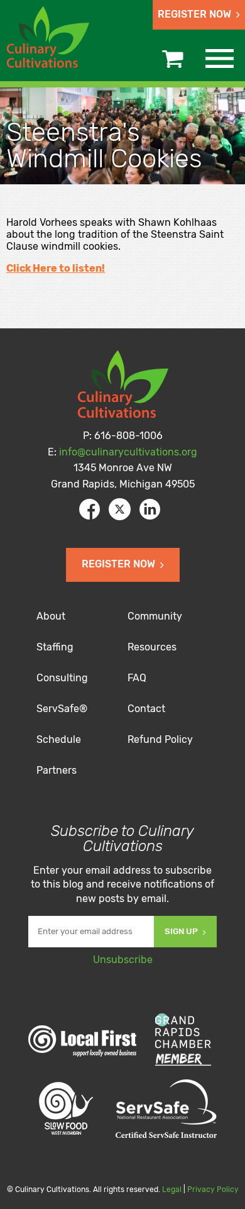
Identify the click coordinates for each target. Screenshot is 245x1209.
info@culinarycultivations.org (128, 452)
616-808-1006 (128, 436)
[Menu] (219, 58)
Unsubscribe (123, 960)
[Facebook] (89, 509)
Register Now (194, 14)
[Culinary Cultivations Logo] (50, 38)
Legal (172, 1189)
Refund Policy (160, 739)
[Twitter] (120, 509)
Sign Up (181, 931)
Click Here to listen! (55, 268)
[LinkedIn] (149, 509)
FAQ (137, 678)
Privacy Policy (213, 1189)
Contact (146, 709)
